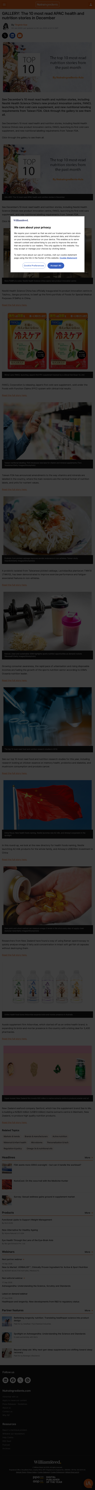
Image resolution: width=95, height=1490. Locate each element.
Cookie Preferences (34, 265)
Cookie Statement (68, 258)
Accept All (55, 265)
